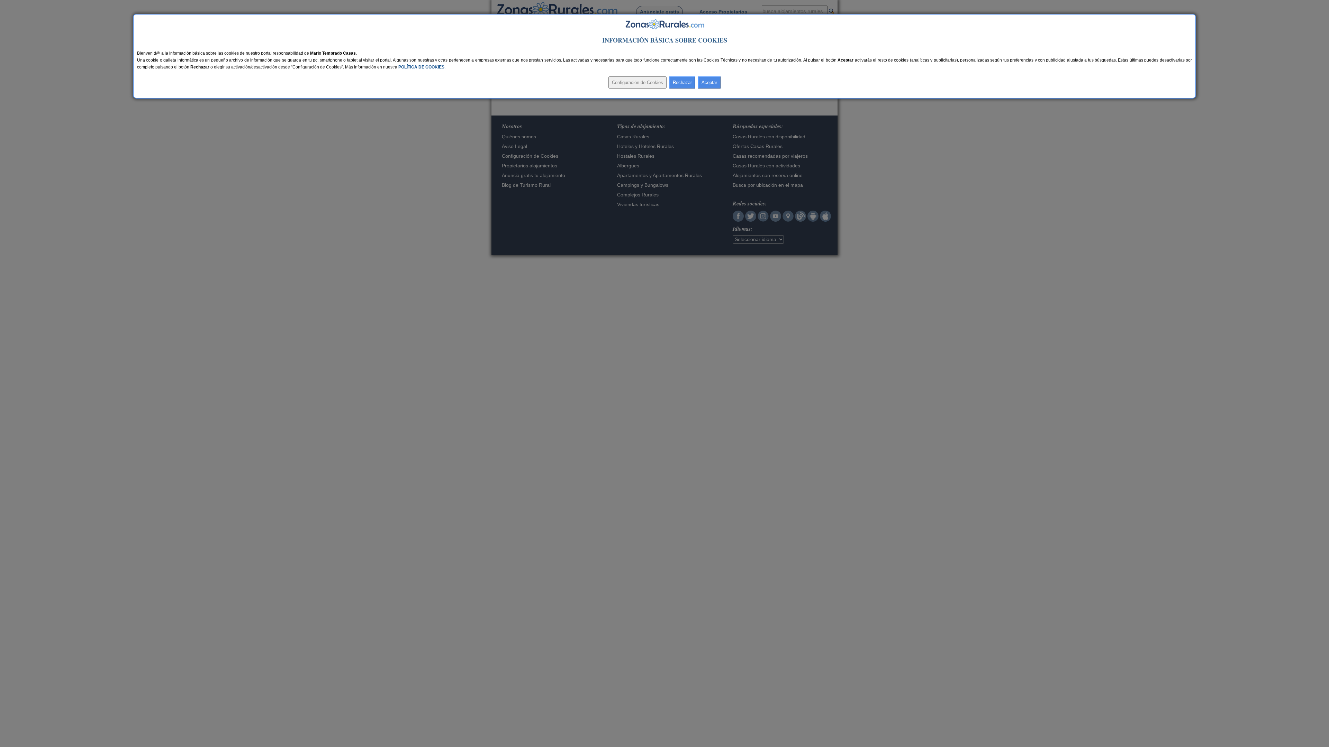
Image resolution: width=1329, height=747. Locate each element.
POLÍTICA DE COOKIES (421, 67)
